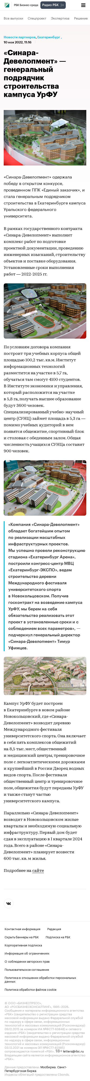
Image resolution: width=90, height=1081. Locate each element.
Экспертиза (60, 17)
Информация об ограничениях (27, 953)
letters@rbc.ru (73, 1051)
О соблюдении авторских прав (27, 961)
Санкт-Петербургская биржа (36, 1068)
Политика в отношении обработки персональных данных (40, 979)
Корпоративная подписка (23, 944)
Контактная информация (22, 928)
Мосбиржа (48, 1066)
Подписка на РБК (58, 936)
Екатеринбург (48, 37)
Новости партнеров (20, 37)
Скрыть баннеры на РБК (22, 936)
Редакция (54, 928)
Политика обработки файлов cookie (31, 989)
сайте (38, 871)
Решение (81, 17)
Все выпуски (13, 17)
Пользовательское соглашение (27, 969)
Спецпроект (37, 17)
